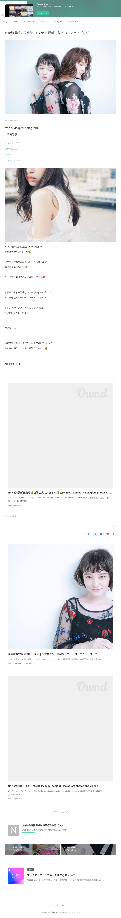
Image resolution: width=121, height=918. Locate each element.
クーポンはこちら (60, 811)
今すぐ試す (43, 13)
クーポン (44, 21)
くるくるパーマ (12, 142)
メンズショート (12, 160)
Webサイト (73, 21)
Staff (15, 21)
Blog (5, 21)
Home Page (28, 21)
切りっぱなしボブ (13, 148)
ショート (9, 154)
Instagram (58, 21)
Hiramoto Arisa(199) (12, 516)
